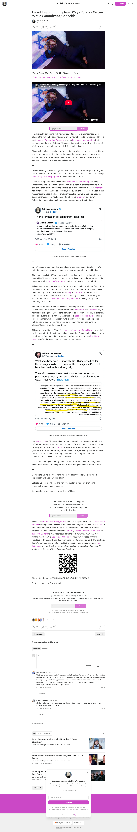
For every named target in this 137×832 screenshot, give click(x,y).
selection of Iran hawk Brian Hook (77, 330)
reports (60, 447)
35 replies (42, 693)
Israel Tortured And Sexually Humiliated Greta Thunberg (54, 740)
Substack (59, 828)
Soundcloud (95, 531)
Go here (98, 525)
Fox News (93, 310)
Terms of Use (78, 807)
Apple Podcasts (81, 531)
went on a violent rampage (79, 182)
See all (36, 788)
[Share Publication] (112, 4)
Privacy (68, 818)
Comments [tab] (36, 649)
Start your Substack (63, 823)
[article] (68, 744)
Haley (68, 292)
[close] (87, 772)
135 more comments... (39, 723)
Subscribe (120, 4)
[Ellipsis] (104, 672)
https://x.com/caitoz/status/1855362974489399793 (68, 256)
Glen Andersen (41, 700)
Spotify (70, 531)
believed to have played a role (64, 298)
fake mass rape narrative (83, 140)
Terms (74, 818)
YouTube (36, 534)
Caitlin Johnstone (42, 20)
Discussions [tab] (47, 733)
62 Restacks (56, 620)
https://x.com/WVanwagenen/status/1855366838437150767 (68, 435)
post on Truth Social (57, 281)
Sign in (130, 4)
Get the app (78, 823)
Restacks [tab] (45, 649)
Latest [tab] (40, 733)
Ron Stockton (41, 672)
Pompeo (79, 292)
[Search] (108, 4)
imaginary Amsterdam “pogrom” (49, 140)
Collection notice (83, 818)
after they (81, 197)
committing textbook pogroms (45, 176)
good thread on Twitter (85, 316)
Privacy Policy (84, 809)
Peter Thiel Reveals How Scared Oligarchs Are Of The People (57, 756)
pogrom (99, 188)
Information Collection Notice (68, 809)
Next (99, 634)
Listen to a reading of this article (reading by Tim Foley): (51, 745)
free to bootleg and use (62, 537)
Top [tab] (34, 733)
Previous (39, 634)
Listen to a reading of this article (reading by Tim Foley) (57, 77)
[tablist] (40, 649)
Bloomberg (79, 310)
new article (41, 441)
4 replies (41, 714)
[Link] (29, 73)
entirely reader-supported (54, 521)
